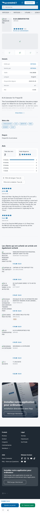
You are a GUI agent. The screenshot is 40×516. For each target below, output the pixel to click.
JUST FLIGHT (16, 287)
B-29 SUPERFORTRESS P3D (21, 330)
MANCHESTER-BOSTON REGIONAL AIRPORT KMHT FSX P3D (24, 252)
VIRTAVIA (15, 21)
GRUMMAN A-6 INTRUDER (21, 346)
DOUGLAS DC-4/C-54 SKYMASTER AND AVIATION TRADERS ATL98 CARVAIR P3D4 (25, 300)
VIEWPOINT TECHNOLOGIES (20, 255)
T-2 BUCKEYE (17, 362)
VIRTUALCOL (16, 317)
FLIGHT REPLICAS (17, 303)
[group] (20, 41)
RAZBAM (15, 348)
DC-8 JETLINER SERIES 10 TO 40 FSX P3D (24, 284)
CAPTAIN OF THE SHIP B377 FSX (23, 267)
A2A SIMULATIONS (18, 269)
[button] (20, 31)
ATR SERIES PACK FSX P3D (21, 315)
